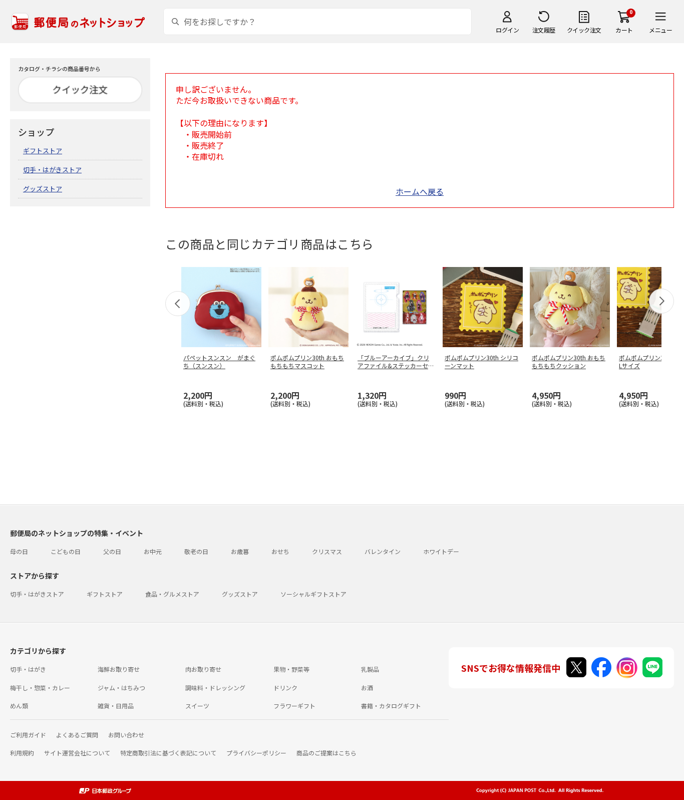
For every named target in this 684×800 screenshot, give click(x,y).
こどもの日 (66, 551)
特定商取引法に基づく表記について (168, 752)
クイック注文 (584, 30)
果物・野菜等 (291, 669)
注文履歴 (543, 30)
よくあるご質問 (77, 734)
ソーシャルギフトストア (313, 594)
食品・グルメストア (172, 594)
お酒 (367, 687)
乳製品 (370, 669)
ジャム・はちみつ (121, 687)
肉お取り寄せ (203, 669)
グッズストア (42, 188)
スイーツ (197, 705)
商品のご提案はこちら (326, 752)
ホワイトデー (441, 551)
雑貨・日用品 (116, 705)
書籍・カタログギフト (391, 705)
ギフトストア (42, 150)
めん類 (19, 705)
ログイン (507, 30)
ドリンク (285, 687)
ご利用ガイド (28, 734)
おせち (280, 551)
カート (624, 30)
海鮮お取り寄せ (119, 669)
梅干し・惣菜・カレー (40, 687)
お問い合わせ (126, 734)
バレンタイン (383, 551)
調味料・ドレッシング (215, 687)
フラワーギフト (294, 705)
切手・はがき (28, 669)
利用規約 (22, 752)
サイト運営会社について (77, 752)
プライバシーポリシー (256, 752)
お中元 (153, 551)
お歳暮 (240, 551)
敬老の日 (196, 551)
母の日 (19, 551)
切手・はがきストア (52, 169)
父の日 (112, 551)
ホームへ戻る (420, 191)
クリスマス (327, 551)
